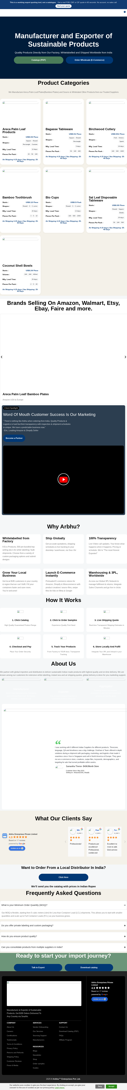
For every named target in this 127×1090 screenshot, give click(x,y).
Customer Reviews (14, 1061)
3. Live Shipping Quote (107, 620)
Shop (35, 1059)
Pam (97, 830)
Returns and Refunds (15, 1053)
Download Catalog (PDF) (69, 1031)
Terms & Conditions (14, 1044)
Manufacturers (38, 1040)
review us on (16, 848)
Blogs (35, 1051)
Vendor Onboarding (40, 1027)
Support (63, 1023)
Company (11, 1023)
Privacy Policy (12, 1048)
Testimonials (11, 1040)
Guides (35, 1068)
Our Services (38, 1031)
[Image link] (44, 993)
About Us (10, 1027)
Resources (38, 1047)
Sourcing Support (40, 1035)
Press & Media (12, 1065)
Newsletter (37, 1055)
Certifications (12, 1035)
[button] (1, 357)
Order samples (39, 1064)
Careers (10, 1031)
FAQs (61, 1035)
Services (37, 1023)
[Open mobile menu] (3, 12)
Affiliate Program (65, 1040)
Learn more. (60, 1088)
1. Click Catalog (20, 620)
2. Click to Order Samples (63, 620)
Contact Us (63, 1027)
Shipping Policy (13, 1057)
